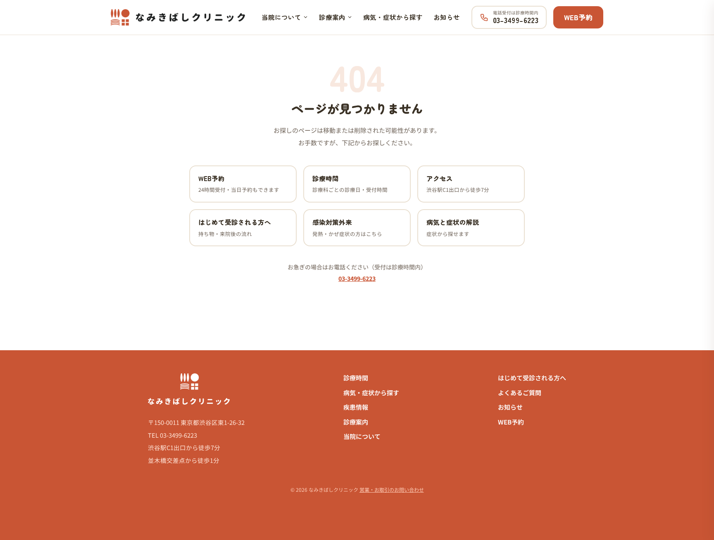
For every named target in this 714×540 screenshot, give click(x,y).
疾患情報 (355, 407)
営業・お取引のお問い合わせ (391, 489)
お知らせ (446, 16)
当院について (281, 16)
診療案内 (332, 16)
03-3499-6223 (357, 278)
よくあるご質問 (519, 392)
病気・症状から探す (393, 16)
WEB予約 (578, 17)
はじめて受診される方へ (532, 377)
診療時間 (355, 377)
